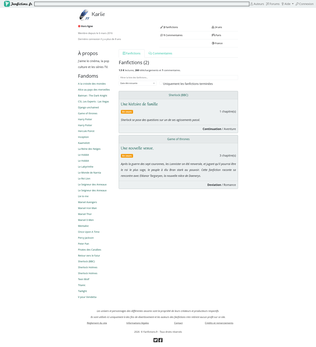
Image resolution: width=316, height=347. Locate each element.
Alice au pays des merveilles (94, 89)
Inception (83, 137)
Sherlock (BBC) (86, 261)
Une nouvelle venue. (137, 148)
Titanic (82, 285)
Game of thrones (87, 113)
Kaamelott (84, 143)
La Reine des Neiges (89, 148)
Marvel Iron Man (87, 208)
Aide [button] (287, 4)
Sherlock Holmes (87, 267)
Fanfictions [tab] (132, 53)
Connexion (306, 4)
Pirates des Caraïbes (89, 249)
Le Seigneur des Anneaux (92, 184)
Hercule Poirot (86, 131)
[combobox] (141, 4)
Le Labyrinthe (85, 166)
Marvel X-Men (86, 220)
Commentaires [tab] (162, 53)
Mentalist (83, 226)
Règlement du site (97, 323)
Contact (178, 323)
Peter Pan (83, 243)
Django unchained (88, 107)
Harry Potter (85, 119)
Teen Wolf (83, 279)
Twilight (82, 291)
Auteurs (258, 4)
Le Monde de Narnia (89, 172)
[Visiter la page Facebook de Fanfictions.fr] (160, 341)
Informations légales (137, 323)
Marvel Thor (85, 214)
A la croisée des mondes (92, 83)
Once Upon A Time (88, 231)
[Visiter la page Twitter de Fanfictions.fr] (155, 341)
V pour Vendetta (87, 297)
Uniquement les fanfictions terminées (188, 84)
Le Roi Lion (84, 178)
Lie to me (83, 196)
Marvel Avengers (87, 202)
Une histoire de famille (139, 104)
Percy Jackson (86, 237)
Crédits (219, 323)
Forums (274, 4)
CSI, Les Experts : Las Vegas (93, 101)
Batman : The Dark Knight (92, 95)
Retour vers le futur (89, 255)
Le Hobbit (83, 154)
